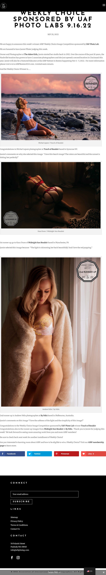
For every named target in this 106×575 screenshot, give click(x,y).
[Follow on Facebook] (11, 558)
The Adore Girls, (31, 54)
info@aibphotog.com (20, 550)
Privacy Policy (17, 521)
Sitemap (14, 517)
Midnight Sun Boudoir (38, 242)
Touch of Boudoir (51, 149)
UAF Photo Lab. (92, 44)
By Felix (44, 415)
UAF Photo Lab (67, 426)
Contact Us (15, 529)
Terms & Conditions (19, 525)
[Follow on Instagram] (18, 558)
